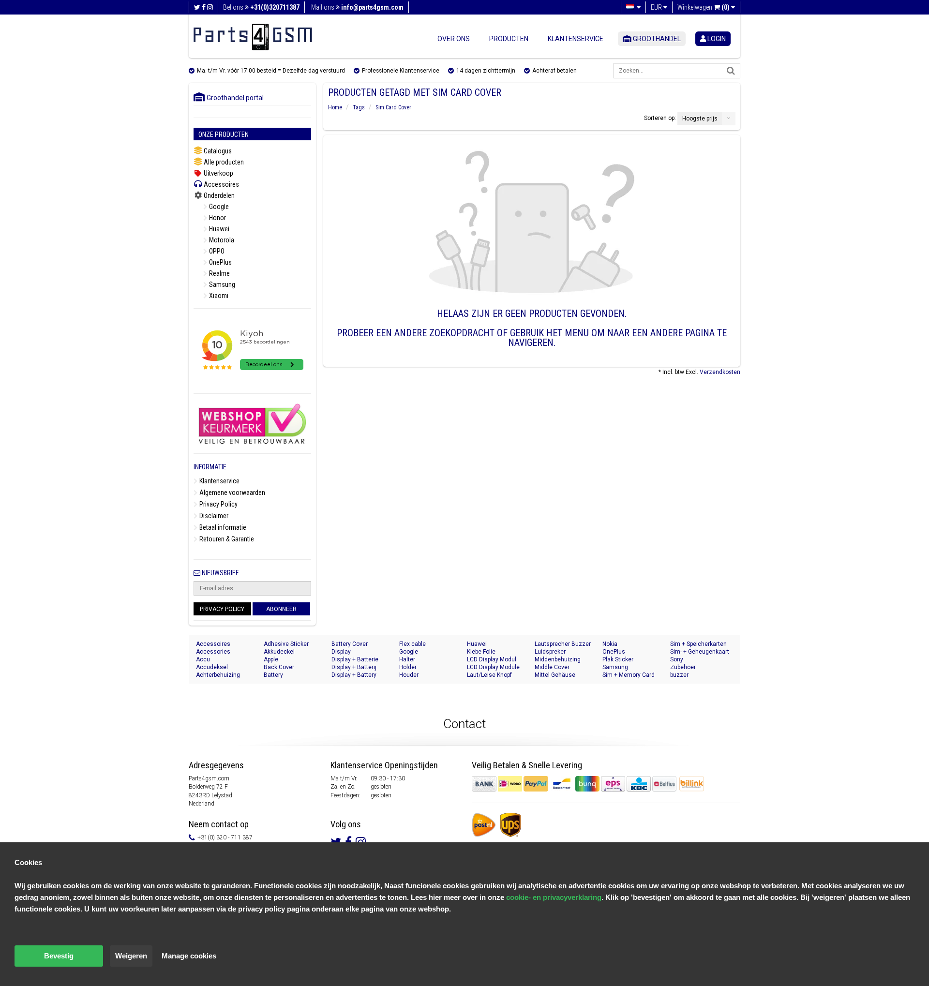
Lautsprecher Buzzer (563, 644)
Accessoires (220, 184)
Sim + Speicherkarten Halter (698, 644)
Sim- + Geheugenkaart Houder (699, 652)
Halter (407, 659)
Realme (219, 273)
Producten (508, 39)
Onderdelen (218, 195)
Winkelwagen (703, 7)
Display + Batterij (353, 667)
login (716, 39)
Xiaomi (218, 295)
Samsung (221, 284)
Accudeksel (212, 667)
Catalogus (217, 151)
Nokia (609, 644)
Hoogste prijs (700, 118)
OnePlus (220, 262)
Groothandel (656, 39)
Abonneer (281, 609)
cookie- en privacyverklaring (553, 897)
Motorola (221, 240)
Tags (359, 107)
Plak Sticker (617, 659)
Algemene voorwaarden (231, 492)
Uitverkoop (217, 173)
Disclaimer (213, 516)
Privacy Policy (218, 504)
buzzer (679, 675)
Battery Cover (349, 644)
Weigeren (131, 956)
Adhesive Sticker (286, 644)
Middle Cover (552, 667)
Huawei (218, 229)
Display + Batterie (354, 659)
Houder (409, 675)
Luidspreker (550, 651)
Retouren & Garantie (226, 539)
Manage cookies (189, 956)
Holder (408, 667)
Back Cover (279, 667)
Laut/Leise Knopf (489, 675)
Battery (273, 675)
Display (341, 651)
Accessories (213, 651)
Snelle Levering (555, 765)
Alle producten (223, 162)
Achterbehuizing (218, 675)
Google (218, 206)
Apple (271, 659)
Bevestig (59, 956)
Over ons (453, 39)
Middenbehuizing (558, 659)
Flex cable (412, 644)
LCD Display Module (493, 667)
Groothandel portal (233, 98)
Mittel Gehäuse (555, 675)
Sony (676, 659)
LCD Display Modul (491, 659)
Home (335, 107)
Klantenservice (575, 39)
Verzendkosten (720, 372)
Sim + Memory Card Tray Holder (628, 675)
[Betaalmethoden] (575, 783)
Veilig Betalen (496, 765)
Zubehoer (683, 667)
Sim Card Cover (393, 107)
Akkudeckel (279, 651)
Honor (217, 218)
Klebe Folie (481, 651)
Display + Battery (353, 675)
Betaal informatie (222, 527)
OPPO (216, 251)
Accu (203, 659)
